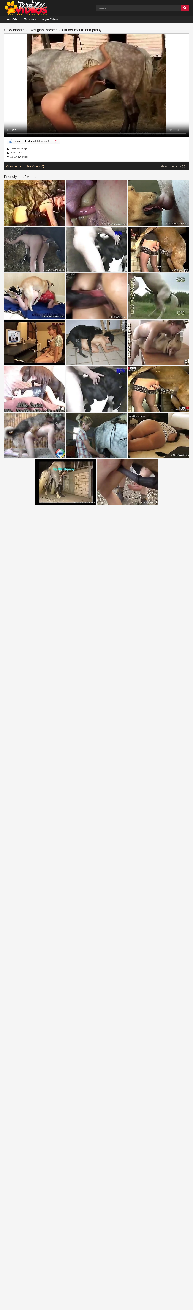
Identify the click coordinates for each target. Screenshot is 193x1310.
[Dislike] (55, 141)
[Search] (185, 8)
